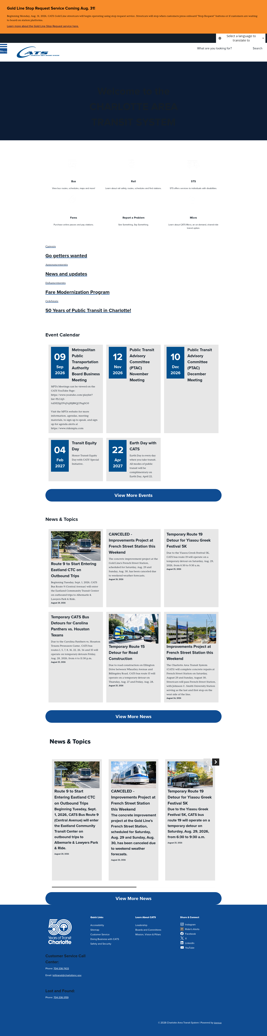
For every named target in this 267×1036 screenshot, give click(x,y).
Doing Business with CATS (104, 939)
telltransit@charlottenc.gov (67, 975)
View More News (133, 716)
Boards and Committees (148, 929)
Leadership (141, 925)
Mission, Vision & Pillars (148, 934)
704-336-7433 (61, 968)
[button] (207, 762)
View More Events (133, 495)
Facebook (190, 933)
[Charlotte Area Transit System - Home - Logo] (38, 52)
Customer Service (100, 934)
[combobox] (240, 38)
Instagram (190, 924)
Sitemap (94, 929)
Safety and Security (100, 943)
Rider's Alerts (192, 929)
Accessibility (97, 925)
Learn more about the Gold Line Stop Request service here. (43, 26)
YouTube (189, 947)
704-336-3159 (61, 997)
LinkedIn (189, 943)
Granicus (218, 1022)
